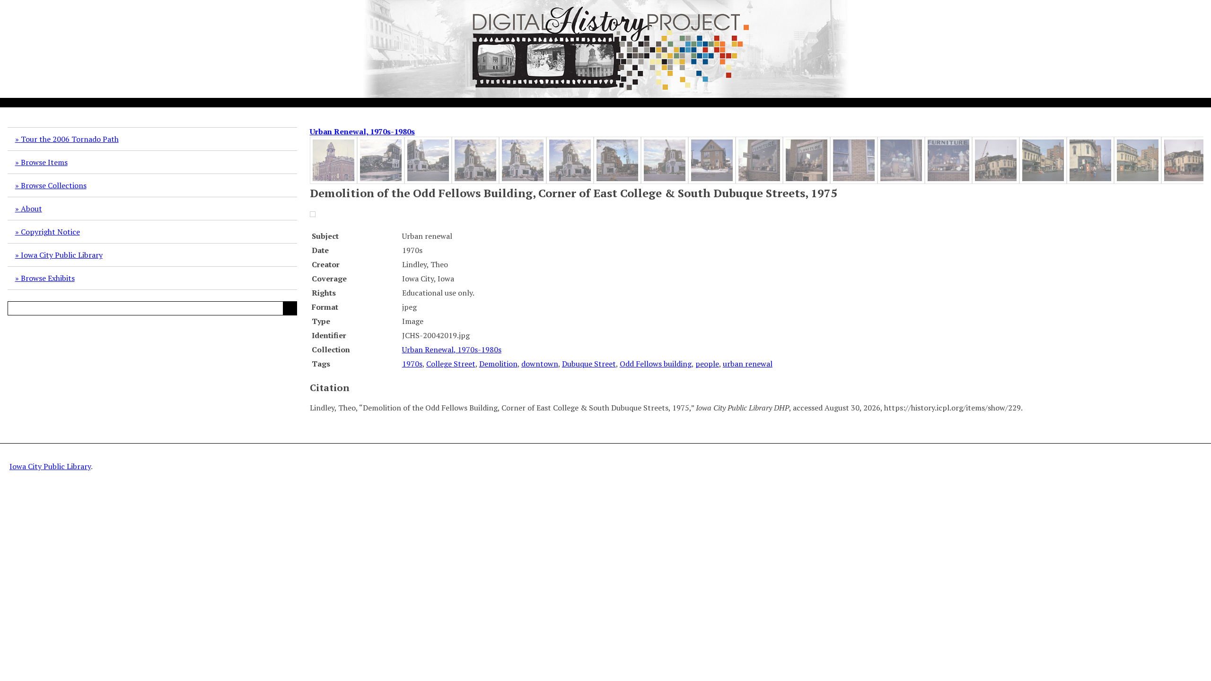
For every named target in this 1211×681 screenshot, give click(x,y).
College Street (450, 363)
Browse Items (44, 162)
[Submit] (290, 308)
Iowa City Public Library (62, 255)
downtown (539, 363)
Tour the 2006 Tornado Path (70, 139)
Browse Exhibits (48, 278)
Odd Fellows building (656, 363)
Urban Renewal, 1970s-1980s (362, 131)
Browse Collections (54, 185)
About (31, 208)
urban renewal (747, 363)
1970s (412, 363)
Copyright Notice (50, 232)
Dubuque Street (589, 363)
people (707, 363)
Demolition (498, 363)
